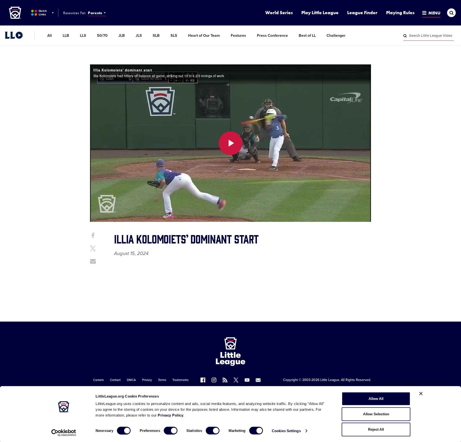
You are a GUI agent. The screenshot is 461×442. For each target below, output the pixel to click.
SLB (156, 35)
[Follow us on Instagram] (214, 380)
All (49, 35)
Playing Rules (400, 13)
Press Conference (272, 35)
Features (238, 35)
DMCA (131, 380)
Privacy (147, 380)
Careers (98, 380)
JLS (139, 35)
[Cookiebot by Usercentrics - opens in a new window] (64, 432)
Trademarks (180, 380)
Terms (162, 380)
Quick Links (43, 12)
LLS (83, 35)
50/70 (102, 35)
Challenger (336, 35)
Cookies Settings (286, 431)
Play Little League (320, 13)
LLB (66, 35)
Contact (115, 380)
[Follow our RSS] (225, 380)
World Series (279, 13)
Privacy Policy (170, 415)
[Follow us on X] (236, 380)
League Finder (362, 13)
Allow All (376, 399)
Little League (329, 380)
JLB (121, 35)
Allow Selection (376, 414)
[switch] (170, 430)
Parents (95, 12)
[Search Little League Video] (405, 36)
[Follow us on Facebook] (202, 380)
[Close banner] (421, 393)
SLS (173, 35)
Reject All (376, 429)
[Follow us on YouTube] (247, 380)
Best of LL (307, 35)
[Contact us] (258, 380)
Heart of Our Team (204, 35)
